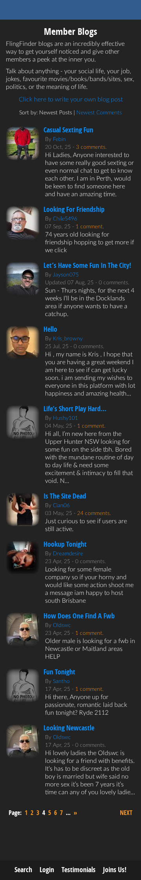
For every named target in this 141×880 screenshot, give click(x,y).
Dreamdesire (68, 554)
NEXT (126, 812)
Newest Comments (99, 113)
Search (23, 870)
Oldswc (62, 625)
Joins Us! (115, 870)
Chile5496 (65, 219)
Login (47, 870)
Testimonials (78, 870)
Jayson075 (66, 275)
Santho (61, 681)
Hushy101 (65, 418)
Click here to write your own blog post (71, 99)
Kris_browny (68, 339)
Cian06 (61, 505)
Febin (59, 139)
